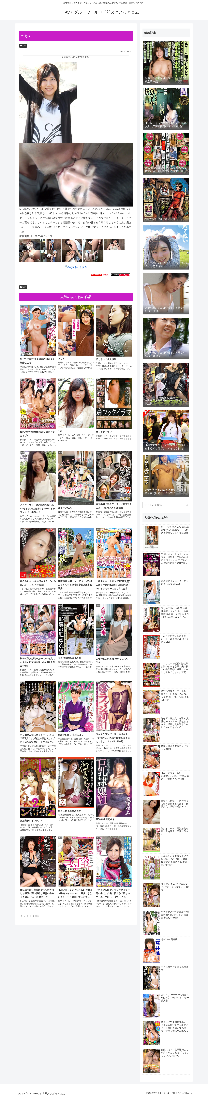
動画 (24, 46)
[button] (187, 505)
